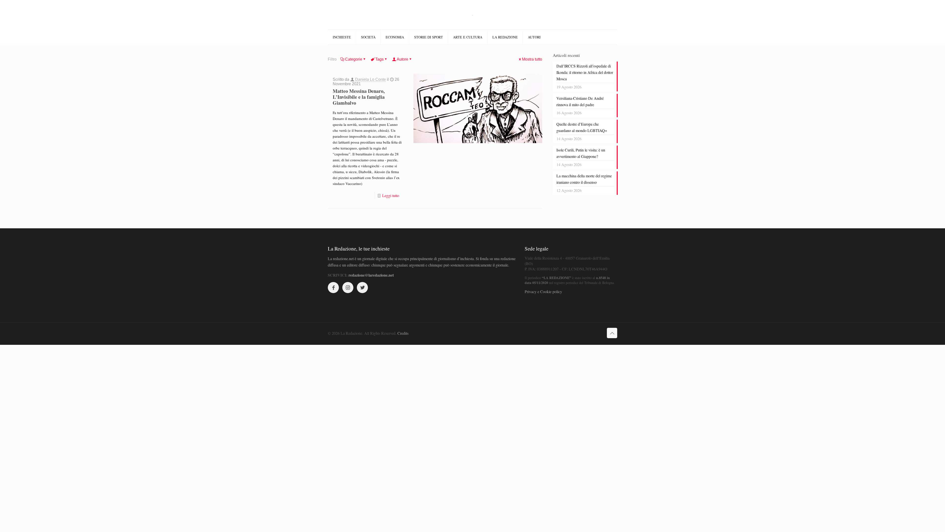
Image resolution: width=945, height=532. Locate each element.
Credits (403, 333)
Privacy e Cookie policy (543, 291)
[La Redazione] (472, 15)
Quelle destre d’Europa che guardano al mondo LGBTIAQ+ (581, 127)
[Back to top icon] (612, 333)
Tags (379, 59)
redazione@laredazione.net (371, 275)
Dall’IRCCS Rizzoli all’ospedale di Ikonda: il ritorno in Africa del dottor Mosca (584, 72)
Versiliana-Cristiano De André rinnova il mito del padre (580, 101)
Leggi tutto (390, 195)
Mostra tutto (532, 59)
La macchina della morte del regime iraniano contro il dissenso (584, 179)
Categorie (353, 59)
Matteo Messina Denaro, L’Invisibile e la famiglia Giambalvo (359, 96)
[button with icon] (333, 287)
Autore (402, 59)
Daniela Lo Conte (370, 79)
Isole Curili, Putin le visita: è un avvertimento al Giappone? (580, 153)
